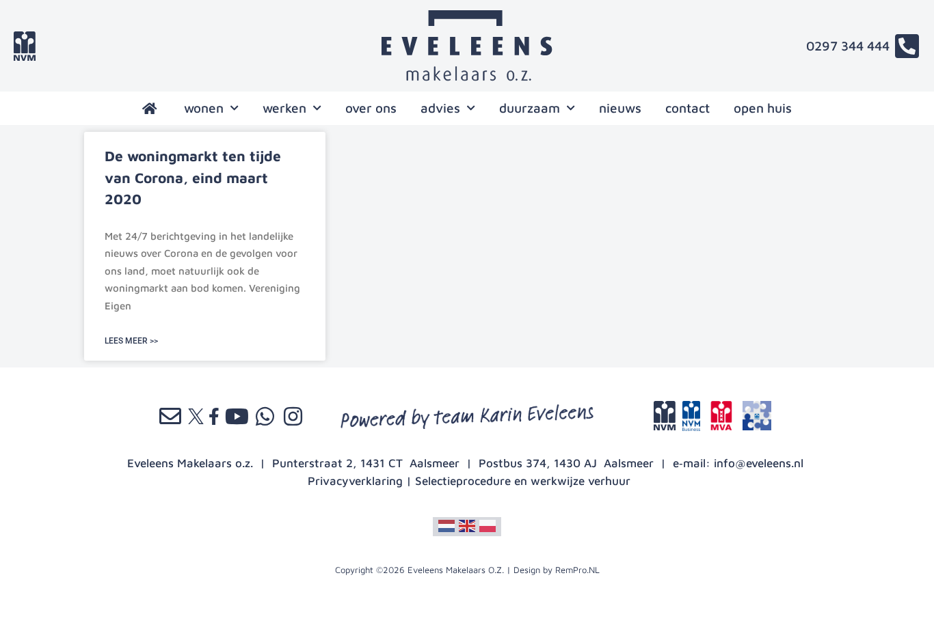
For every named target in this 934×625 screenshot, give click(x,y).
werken (284, 107)
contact (687, 107)
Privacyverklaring (355, 481)
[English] (467, 525)
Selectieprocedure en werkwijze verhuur (522, 481)
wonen (204, 107)
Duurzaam (529, 107)
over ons (371, 107)
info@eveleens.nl (758, 463)
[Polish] (487, 525)
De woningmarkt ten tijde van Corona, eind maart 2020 (193, 177)
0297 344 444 (848, 45)
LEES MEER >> (131, 341)
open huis (763, 107)
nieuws (620, 107)
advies (440, 107)
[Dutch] (446, 525)
